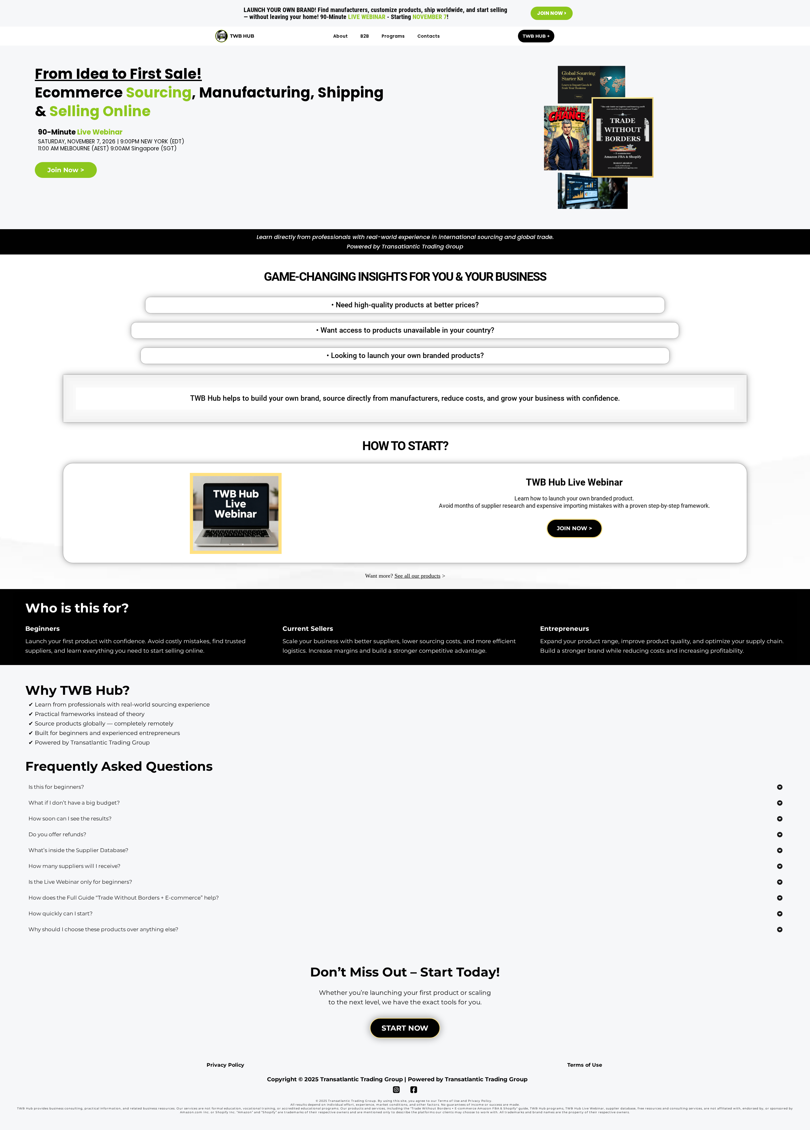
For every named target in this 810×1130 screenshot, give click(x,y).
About (340, 36)
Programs (393, 36)
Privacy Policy (225, 1065)
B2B (364, 36)
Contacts (428, 36)
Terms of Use (584, 1065)
